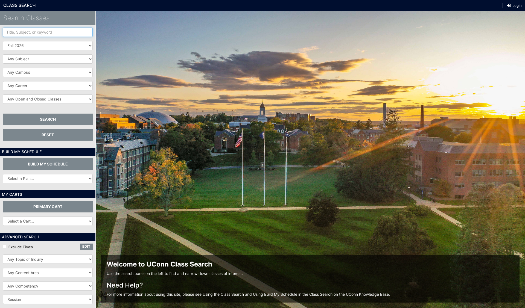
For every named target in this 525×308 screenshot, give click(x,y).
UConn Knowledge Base (367, 294)
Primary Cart (47, 206)
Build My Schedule (48, 164)
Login (516, 5)
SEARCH (48, 119)
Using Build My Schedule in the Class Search (292, 294)
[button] (48, 59)
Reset (48, 134)
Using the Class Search (223, 294)
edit (86, 246)
